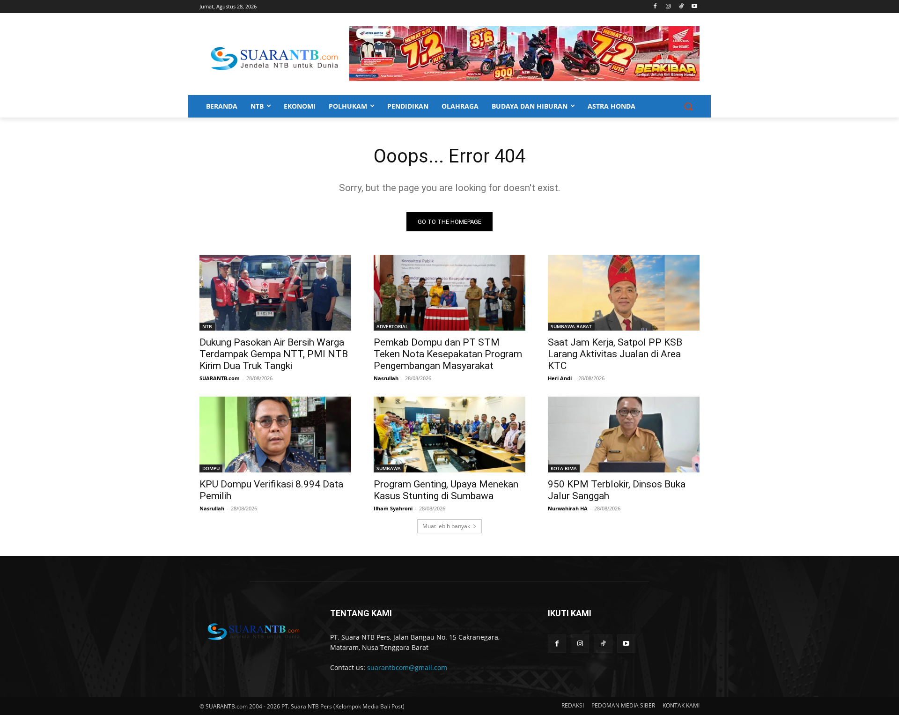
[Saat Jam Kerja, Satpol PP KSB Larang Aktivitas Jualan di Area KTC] (624, 293)
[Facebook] (655, 6)
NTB (207, 326)
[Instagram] (668, 6)
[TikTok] (681, 6)
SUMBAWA (388, 468)
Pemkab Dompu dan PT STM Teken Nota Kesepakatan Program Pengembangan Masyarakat (448, 354)
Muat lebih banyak (446, 526)
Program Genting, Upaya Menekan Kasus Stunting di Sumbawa (446, 490)
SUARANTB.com (219, 378)
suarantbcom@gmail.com (407, 667)
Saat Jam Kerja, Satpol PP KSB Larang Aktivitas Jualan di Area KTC (615, 354)
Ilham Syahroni (393, 508)
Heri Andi (560, 378)
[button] (688, 106)
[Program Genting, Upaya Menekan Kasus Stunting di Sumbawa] (449, 434)
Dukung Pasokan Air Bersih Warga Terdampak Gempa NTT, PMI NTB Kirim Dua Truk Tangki (273, 354)
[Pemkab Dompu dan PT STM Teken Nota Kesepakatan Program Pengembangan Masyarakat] (449, 293)
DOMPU (211, 468)
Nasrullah (386, 378)
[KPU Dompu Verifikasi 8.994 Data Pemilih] (275, 434)
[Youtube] (694, 6)
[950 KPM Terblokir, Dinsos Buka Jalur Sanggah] (624, 434)
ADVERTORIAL (392, 326)
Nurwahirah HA (568, 508)
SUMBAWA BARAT (571, 326)
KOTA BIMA (564, 468)
